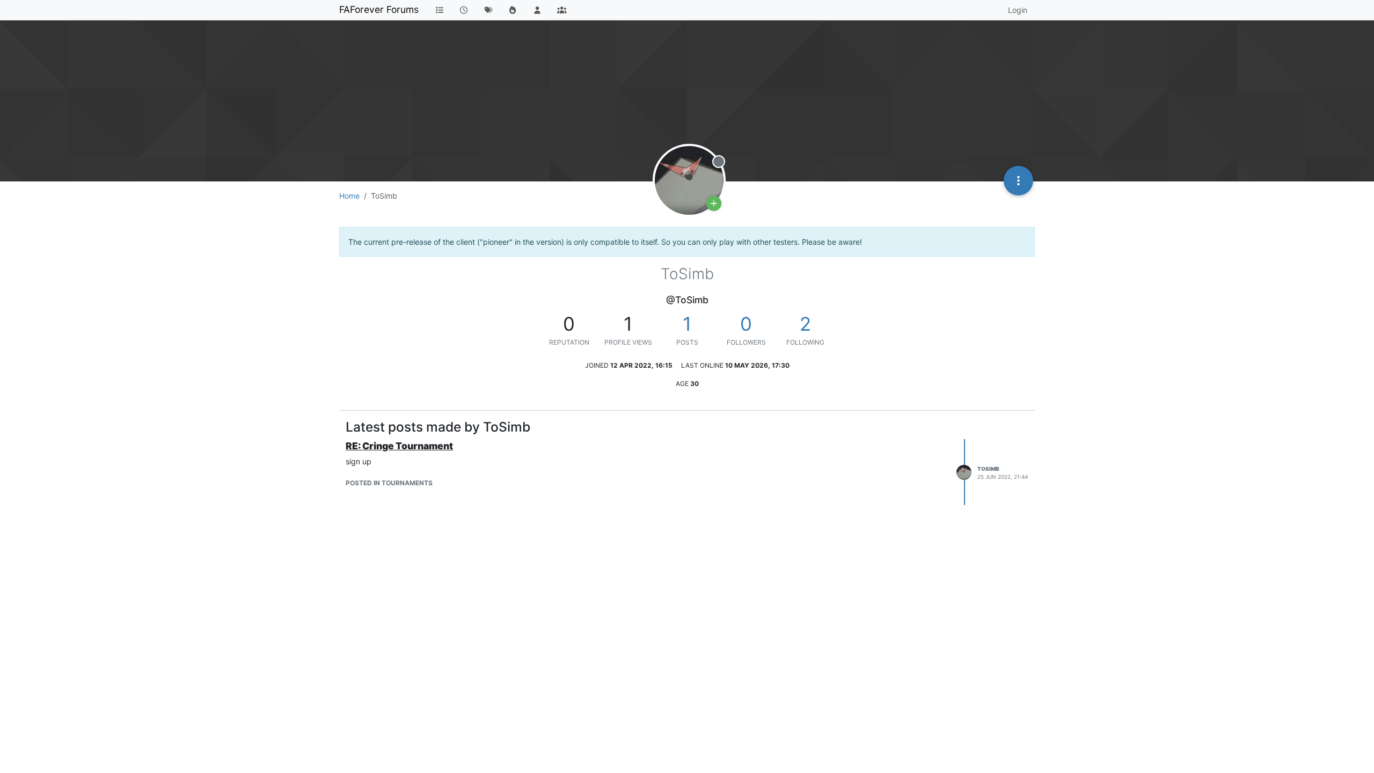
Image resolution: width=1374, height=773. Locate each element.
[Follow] (713, 203)
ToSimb (988, 468)
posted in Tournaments (389, 483)
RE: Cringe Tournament (399, 445)
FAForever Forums (379, 9)
